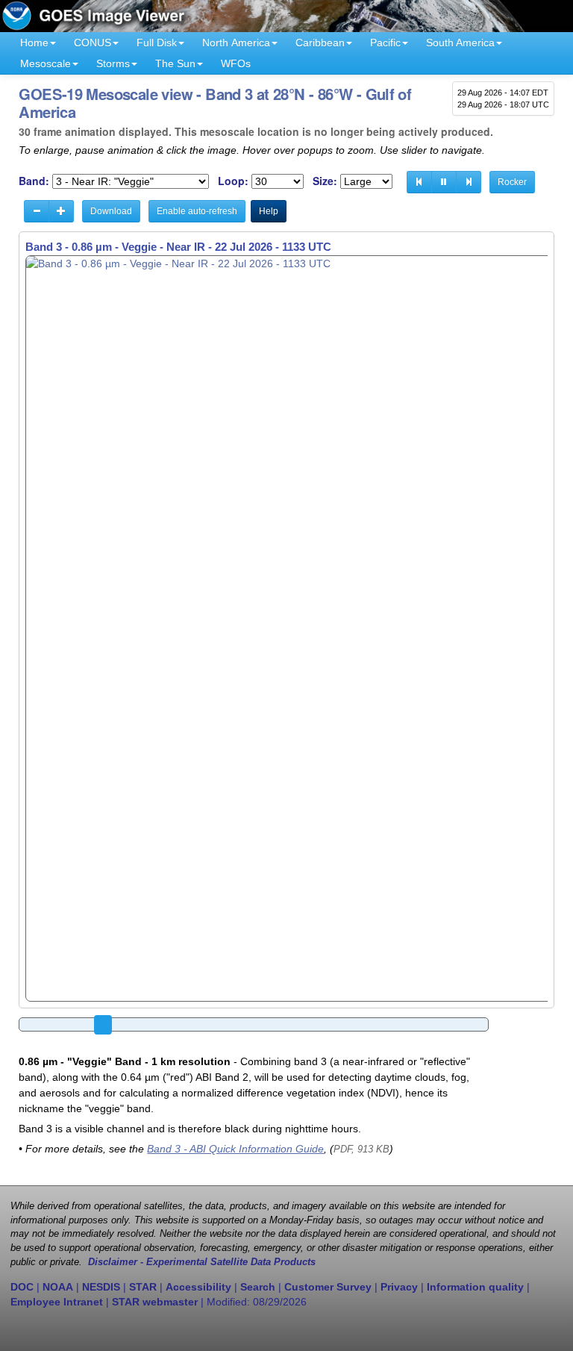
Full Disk (157, 43)
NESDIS (101, 1287)
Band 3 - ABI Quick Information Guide (235, 1149)
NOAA (58, 1287)
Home (34, 43)
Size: (325, 181)
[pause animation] (444, 182)
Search (257, 1287)
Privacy (399, 1287)
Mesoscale (45, 63)
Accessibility (198, 1287)
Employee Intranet (56, 1302)
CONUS (92, 43)
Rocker (512, 182)
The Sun (175, 63)
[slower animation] (36, 211)
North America (236, 43)
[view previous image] (419, 182)
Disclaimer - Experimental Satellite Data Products (202, 1262)
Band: (34, 181)
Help (268, 211)
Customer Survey (328, 1287)
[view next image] (468, 182)
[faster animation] (61, 211)
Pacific (385, 43)
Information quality (475, 1287)
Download (111, 211)
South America (460, 43)
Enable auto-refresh (197, 211)
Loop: (233, 181)
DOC (22, 1287)
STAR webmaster (155, 1302)
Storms (113, 63)
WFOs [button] (236, 63)
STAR (143, 1287)
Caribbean (320, 43)
